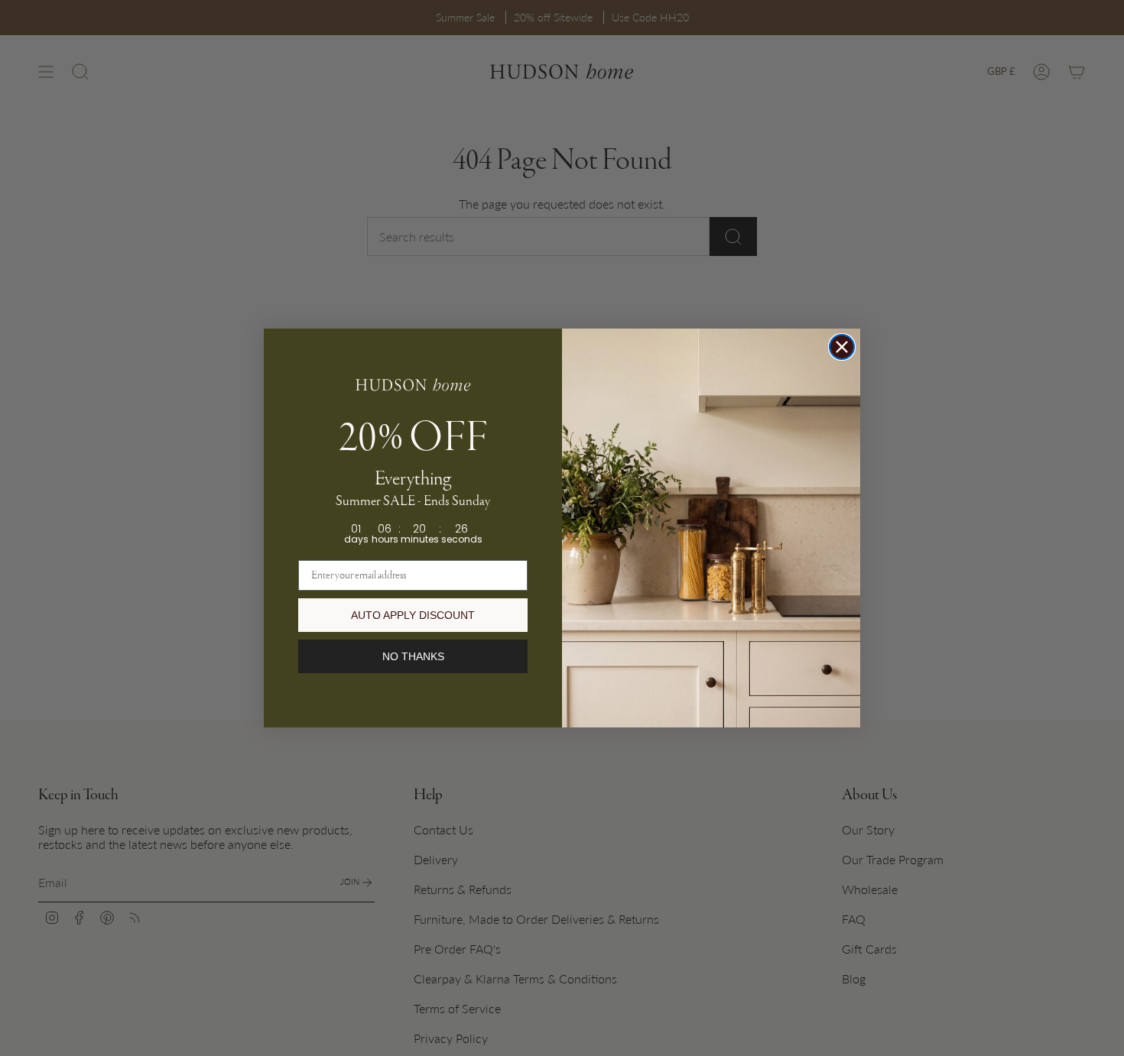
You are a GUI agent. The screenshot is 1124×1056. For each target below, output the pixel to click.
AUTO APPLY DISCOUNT (413, 615)
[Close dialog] (842, 347)
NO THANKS (413, 656)
